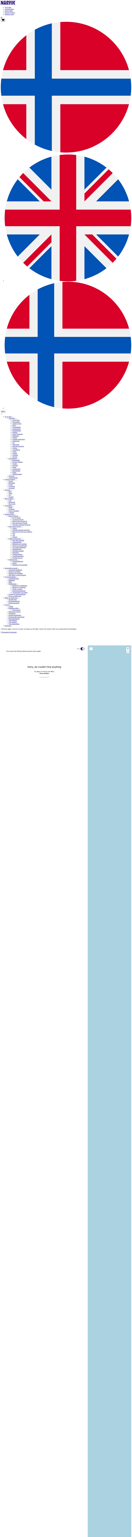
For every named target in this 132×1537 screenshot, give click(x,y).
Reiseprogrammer (14, 603)
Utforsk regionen (10, 12)
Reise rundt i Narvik (15, 526)
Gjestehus (11, 509)
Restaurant (12, 502)
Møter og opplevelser (11, 598)
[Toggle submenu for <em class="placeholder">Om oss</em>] (10, 605)
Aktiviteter (12, 418)
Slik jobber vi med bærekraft (17, 575)
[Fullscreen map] (91, 648)
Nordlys (14, 437)
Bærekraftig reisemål (11, 568)
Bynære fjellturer (17, 462)
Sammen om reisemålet (16, 573)
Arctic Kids (15, 420)
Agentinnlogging (14, 578)
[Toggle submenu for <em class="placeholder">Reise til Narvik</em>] (19, 516)
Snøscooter (15, 444)
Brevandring (16, 422)
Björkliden (12, 483)
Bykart (14, 563)
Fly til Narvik (16, 518)
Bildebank (12, 580)
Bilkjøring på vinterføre (19, 544)
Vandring (15, 455)
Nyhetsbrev (12, 613)
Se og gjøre (8, 417)
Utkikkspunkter (17, 474)
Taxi (13, 533)
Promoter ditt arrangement (16, 617)
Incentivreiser (13, 599)
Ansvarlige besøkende (19, 547)
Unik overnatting (14, 511)
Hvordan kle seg (17, 558)
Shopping (11, 476)
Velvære (14, 457)
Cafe (10, 500)
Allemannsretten (17, 554)
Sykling (14, 448)
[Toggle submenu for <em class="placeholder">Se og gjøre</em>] (13, 417)
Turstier (14, 464)
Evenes (11, 485)
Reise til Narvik (13, 516)
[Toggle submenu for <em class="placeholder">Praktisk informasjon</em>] (22, 539)
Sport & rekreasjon (18, 446)
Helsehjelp (15, 552)
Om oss (7, 605)
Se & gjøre (8, 7)
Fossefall (15, 465)
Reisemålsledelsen (14, 619)
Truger (14, 451)
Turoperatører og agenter (19, 592)
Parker (14, 472)
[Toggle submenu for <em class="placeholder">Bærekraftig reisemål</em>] (18, 568)
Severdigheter (13, 458)
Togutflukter (16, 450)
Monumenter (16, 471)
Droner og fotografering (19, 546)
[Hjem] (8, 4)
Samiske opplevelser (18, 439)
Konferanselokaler (14, 601)
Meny (3, 411)
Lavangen (12, 488)
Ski (13, 443)
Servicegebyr (16, 610)
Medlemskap (12, 584)
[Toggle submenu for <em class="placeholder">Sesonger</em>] (11, 490)
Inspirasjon (8, 626)
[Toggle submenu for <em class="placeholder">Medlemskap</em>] (17, 584)
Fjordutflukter (16, 427)
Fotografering (16, 429)
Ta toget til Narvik (17, 519)
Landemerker (16, 469)
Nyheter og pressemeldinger (17, 594)
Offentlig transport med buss (21, 530)
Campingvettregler (18, 556)
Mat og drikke (9, 498)
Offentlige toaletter (18, 551)
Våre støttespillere (14, 624)
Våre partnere (13, 622)
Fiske (14, 425)
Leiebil (14, 528)
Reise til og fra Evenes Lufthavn (22, 532)
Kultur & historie (17, 434)
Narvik (11, 481)
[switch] (81, 649)
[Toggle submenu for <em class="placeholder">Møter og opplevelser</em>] (19, 598)
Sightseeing (15, 441)
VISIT (47, 677)
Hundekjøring (16, 430)
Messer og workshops (19, 587)
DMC (10, 582)
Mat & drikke (9, 11)
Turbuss (14, 537)
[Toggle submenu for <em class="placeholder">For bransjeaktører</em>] (17, 577)
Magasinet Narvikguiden (19, 565)
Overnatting (8, 505)
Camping (11, 512)
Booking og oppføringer (19, 585)
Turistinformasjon (17, 561)
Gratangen (12, 486)
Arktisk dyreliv (17, 423)
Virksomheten (13, 620)
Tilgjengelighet (16, 542)
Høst (10, 491)
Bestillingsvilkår (13, 608)
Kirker (14, 467)
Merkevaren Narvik (14, 612)
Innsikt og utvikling (14, 571)
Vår (10, 495)
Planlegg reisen (9, 14)
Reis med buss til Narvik (19, 523)
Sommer (11, 497)
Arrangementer (9, 9)
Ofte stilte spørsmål (18, 540)
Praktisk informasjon (15, 539)
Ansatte (11, 606)
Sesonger (7, 490)
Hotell (10, 507)
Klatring (14, 432)
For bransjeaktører (10, 577)
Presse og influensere (15, 596)
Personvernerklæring (15, 615)
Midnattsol (15, 436)
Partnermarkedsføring (19, 591)
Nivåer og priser (17, 589)
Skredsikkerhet (16, 549)
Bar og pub (12, 504)
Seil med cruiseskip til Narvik (21, 525)
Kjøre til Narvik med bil (19, 521)
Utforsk (14, 453)
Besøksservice (13, 559)
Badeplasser (16, 460)
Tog (13, 535)
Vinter (10, 493)
